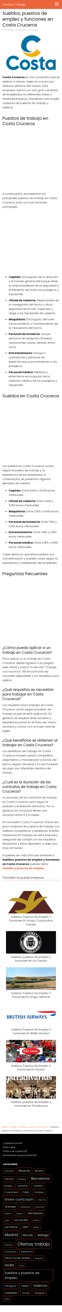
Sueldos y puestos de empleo (22, 1275)
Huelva (8, 1213)
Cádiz (26, 1192)
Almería (39, 1170)
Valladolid (11, 1293)
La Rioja (36, 1220)
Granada (10, 1206)
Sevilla (9, 1265)
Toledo (25, 1285)
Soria (21, 1265)
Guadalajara (25, 1207)
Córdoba (39, 1192)
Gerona (42, 1199)
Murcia (28, 1235)
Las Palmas (11, 1227)
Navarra (9, 1245)
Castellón (38, 1185)
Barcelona (40, 1178)
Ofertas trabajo (33, 1244)
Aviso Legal (9, 1147)
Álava (7, 1299)
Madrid (11, 1234)
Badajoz (22, 1179)
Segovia (39, 1258)
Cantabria (22, 1185)
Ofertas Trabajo (14, 4)
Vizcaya (26, 1293)
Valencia (40, 1285)
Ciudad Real (11, 1192)
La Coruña (21, 1220)
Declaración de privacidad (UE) (20, 1155)
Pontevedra (10, 1251)
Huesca (19, 1213)
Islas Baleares (35, 1213)
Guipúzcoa (39, 1207)
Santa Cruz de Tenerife (17, 1258)
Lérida (36, 1227)
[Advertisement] (31, 160)
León (25, 1227)
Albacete (9, 1171)
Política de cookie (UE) (15, 1151)
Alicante (24, 1171)
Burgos (8, 1185)
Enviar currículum (19, 1199)
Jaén (7, 1220)
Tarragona (10, 1285)
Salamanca (27, 1251)
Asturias (9, 1178)
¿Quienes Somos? (13, 1143)
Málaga (43, 1235)
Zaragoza (39, 1292)
